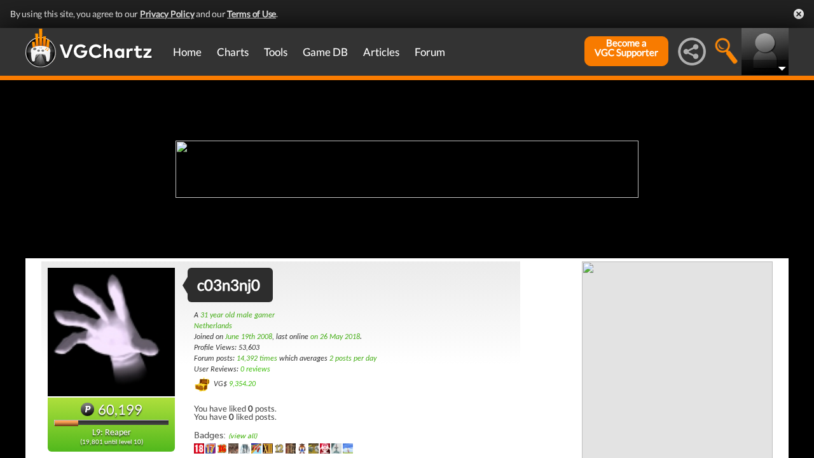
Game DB (325, 52)
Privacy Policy (167, 13)
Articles (381, 52)
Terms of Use (251, 13)
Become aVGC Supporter (626, 47)
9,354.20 (242, 384)
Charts (233, 52)
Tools (275, 52)
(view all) (242, 436)
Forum (430, 52)
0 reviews (255, 369)
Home (187, 52)
